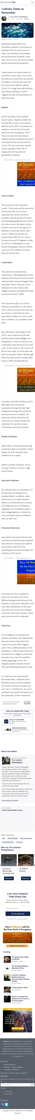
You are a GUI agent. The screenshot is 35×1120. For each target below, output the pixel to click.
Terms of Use (8, 1091)
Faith (3, 838)
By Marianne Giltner (17, 961)
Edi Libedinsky (9, 39)
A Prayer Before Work (20, 987)
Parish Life (19, 842)
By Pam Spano (16, 990)
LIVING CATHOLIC (13, 838)
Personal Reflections (8, 842)
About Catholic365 (9, 1064)
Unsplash (16, 39)
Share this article (27, 702)
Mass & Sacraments (26, 838)
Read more (8, 878)
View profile (19, 19)
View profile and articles (11, 800)
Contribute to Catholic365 (11, 1069)
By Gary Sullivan (16, 970)
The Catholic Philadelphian (19, 17)
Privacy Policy (8, 1094)
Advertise (7, 1067)
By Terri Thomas (16, 983)
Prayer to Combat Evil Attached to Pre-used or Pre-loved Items (20, 999)
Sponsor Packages (17, 1067)
